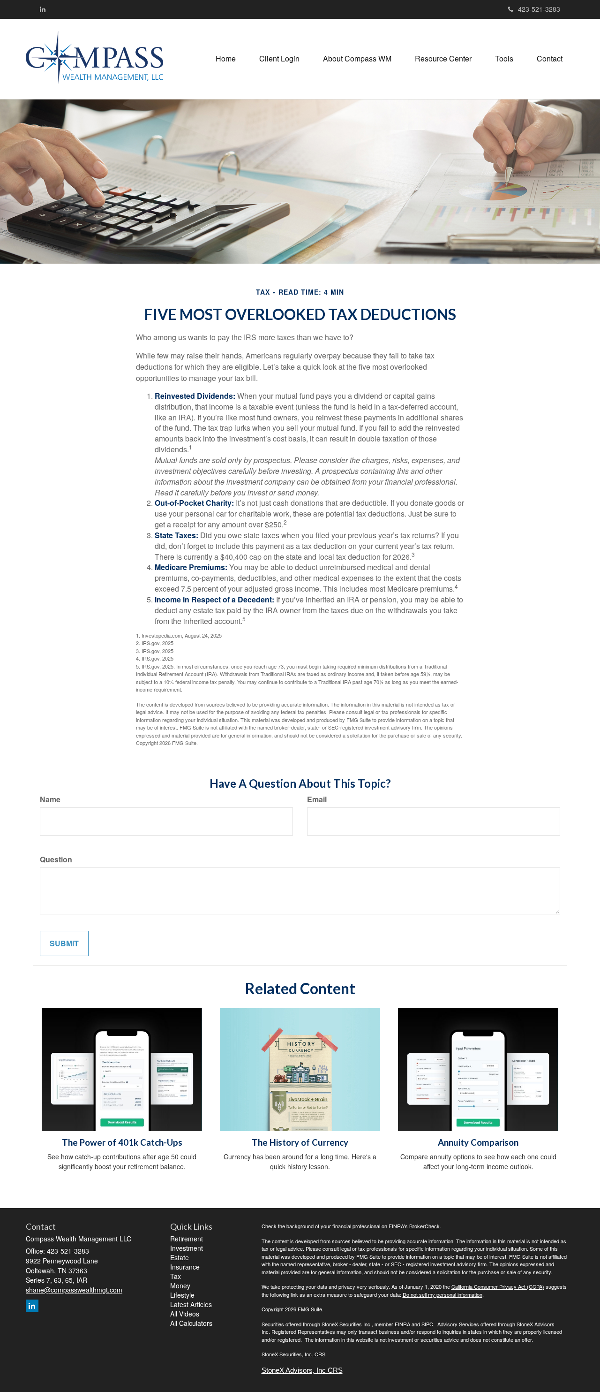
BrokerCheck (424, 1226)
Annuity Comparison (478, 1142)
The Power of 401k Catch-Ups (122, 1142)
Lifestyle (182, 1295)
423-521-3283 (539, 9)
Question (56, 859)
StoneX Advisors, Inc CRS (302, 1370)
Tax (175, 1276)
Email (317, 799)
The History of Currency (300, 1142)
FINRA (402, 1324)
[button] (279, 58)
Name (50, 799)
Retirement (186, 1238)
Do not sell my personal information (442, 1294)
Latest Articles (191, 1304)
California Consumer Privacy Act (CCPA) (497, 1286)
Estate (179, 1257)
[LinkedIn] (42, 9)
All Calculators (191, 1323)
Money (180, 1285)
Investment (186, 1248)
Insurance (185, 1266)
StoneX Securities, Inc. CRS (293, 1354)
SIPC (427, 1324)
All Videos (184, 1313)
